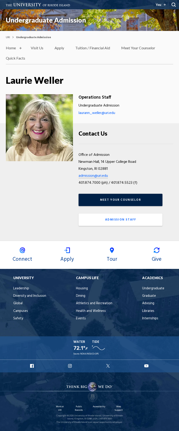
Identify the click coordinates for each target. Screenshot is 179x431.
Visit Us (37, 48)
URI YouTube (146, 366)
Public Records (79, 408)
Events (81, 318)
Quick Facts (15, 58)
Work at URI (60, 408)
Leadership (21, 288)
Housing (82, 288)
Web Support (118, 408)
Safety (18, 318)
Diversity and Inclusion (29, 296)
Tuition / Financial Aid (92, 48)
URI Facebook (32, 366)
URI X (108, 366)
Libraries (148, 311)
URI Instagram (70, 366)
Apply (59, 48)
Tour (112, 259)
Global (18, 303)
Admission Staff (120, 219)
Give (157, 259)
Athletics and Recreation (94, 303)
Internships (150, 318)
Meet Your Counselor (138, 48)
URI (8, 37)
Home (11, 48)
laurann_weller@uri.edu (97, 113)
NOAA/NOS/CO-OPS (89, 354)
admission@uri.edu (93, 176)
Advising (148, 303)
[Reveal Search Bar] (173, 4)
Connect (22, 259)
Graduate (149, 296)
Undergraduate (153, 288)
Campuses (20, 311)
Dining (80, 296)
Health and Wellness (91, 311)
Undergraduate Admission (46, 20)
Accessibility (99, 406)
